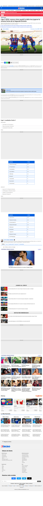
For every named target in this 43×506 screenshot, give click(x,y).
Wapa (23, 485)
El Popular (10, 485)
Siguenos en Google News (15, 62)
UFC (2, 465)
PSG (23, 461)
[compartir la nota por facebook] (5, 63)
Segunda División (11, 244)
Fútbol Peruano (11, 10)
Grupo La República (5, 485)
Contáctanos (12, 483)
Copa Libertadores (25, 454)
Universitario (4, 455)
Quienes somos (17, 483)
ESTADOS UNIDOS (33, 10)
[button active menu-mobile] (1, 8)
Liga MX (23, 462)
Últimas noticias (3, 10)
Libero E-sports (19, 485)
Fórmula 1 (3, 470)
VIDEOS (38, 10)
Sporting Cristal (4, 456)
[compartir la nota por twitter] (9, 63)
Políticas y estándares (22, 483)
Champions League (25, 455)
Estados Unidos (24, 472)
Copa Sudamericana (25, 456)
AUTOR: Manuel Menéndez (9, 239)
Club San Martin (21, 244)
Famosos (23, 467)
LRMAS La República (38, 485)
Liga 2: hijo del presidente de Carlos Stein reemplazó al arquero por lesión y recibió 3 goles (17, 25)
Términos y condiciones (29, 483)
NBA (2, 467)
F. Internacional (18, 10)
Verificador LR (31, 485)
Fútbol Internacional (25, 453)
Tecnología (24, 471)
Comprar (11, 410)
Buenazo (26, 485)
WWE (3, 466)
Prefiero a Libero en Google (10, 247)
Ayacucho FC (16, 244)
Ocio (28, 10)
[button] (41, 8)
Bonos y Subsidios (25, 465)
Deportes (24, 10)
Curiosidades (24, 470)
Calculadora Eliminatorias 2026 (7, 460)
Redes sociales (24, 466)
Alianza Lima (4, 454)
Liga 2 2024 (11, 65)
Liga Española (24, 460)
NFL (2, 471)
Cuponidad (21, 487)
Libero (14, 485)
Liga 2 (7, 244)
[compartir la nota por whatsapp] (7, 63)
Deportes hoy (4, 464)
